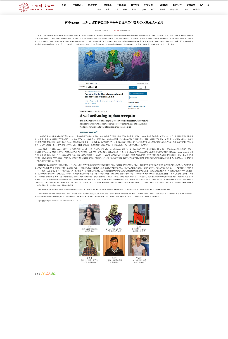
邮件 (134, 9)
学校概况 (77, 5)
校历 (153, 9)
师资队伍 (108, 5)
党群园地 (191, 5)
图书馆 (162, 9)
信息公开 (174, 9)
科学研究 (148, 5)
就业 (116, 9)
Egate (143, 9)
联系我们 (197, 9)
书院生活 (121, 5)
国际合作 (177, 5)
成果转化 (164, 5)
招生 (107, 9)
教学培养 (135, 5)
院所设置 (92, 5)
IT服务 (185, 9)
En (201, 5)
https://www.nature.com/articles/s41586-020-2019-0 (63, 201)
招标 (125, 9)
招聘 (99, 9)
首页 (64, 5)
